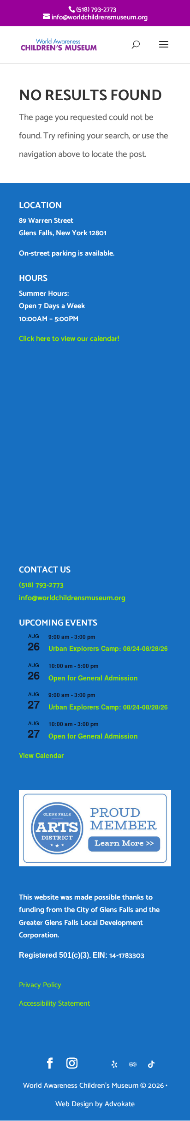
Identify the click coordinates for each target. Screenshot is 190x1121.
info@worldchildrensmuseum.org (72, 598)
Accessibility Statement (54, 1003)
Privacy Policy (40, 985)
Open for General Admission (93, 677)
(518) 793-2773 (41, 585)
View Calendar (41, 755)
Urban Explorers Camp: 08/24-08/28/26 (108, 648)
